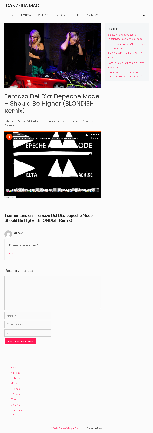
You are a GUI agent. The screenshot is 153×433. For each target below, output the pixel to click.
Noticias (26, 15)
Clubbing (44, 15)
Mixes (16, 394)
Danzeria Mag (22, 5)
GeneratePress (94, 428)
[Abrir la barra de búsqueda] (144, 15)
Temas (16, 388)
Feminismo (19, 410)
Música (61, 15)
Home (11, 15)
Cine (78, 15)
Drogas (17, 415)
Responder (14, 253)
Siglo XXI (92, 15)
